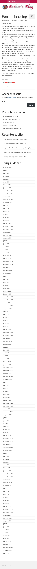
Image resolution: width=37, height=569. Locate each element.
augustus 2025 (7, 202)
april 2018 (6, 462)
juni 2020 (6, 385)
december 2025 (8, 191)
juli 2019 (5, 418)
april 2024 (6, 250)
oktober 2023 (7, 267)
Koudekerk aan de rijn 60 (10, 116)
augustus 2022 (7, 309)
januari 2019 (7, 435)
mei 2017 (6, 494)
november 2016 (8, 512)
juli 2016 (5, 524)
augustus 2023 (7, 273)
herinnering (5, 86)
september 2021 (8, 341)
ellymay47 (7, 20)
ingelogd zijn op (12, 97)
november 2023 (8, 264)
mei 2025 (6, 211)
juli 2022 (5, 311)
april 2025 (6, 214)
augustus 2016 (7, 521)
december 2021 (8, 332)
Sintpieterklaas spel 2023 (19, 139)
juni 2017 (6, 491)
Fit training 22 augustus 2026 (12, 119)
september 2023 (8, 270)
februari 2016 (7, 538)
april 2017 (6, 497)
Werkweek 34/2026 (9, 122)
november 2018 (8, 441)
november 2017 (8, 477)
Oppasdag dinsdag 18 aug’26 (12, 128)
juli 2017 (5, 488)
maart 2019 (6, 429)
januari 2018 (7, 471)
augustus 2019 (7, 415)
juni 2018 (6, 456)
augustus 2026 (7, 167)
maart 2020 (6, 394)
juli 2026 (5, 170)
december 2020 (8, 367)
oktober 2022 (7, 303)
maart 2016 (6, 535)
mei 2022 (6, 317)
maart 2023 (6, 288)
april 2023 (6, 285)
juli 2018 (5, 453)
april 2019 (6, 426)
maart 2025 (6, 217)
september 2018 (8, 447)
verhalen (21, 20)
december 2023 (8, 261)
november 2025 (8, 194)
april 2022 (6, 320)
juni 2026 (6, 173)
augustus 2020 (7, 379)
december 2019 (8, 403)
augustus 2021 (7, 344)
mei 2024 (6, 247)
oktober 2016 (7, 515)
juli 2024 (5, 241)
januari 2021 (7, 365)
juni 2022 (6, 314)
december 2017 (8, 474)
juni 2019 (6, 421)
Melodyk (6, 156)
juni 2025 (6, 208)
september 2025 (8, 199)
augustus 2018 (7, 450)
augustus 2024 (7, 238)
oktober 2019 (7, 409)
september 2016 (8, 518)
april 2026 (6, 179)
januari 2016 (7, 541)
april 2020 (6, 391)
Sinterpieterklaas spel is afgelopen (22, 148)
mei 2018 (6, 459)
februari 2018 (7, 468)
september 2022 (8, 306)
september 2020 (8, 376)
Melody (6, 152)
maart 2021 (6, 359)
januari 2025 (7, 223)
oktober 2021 (7, 338)
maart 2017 (6, 500)
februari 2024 (7, 255)
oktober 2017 (7, 479)
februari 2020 (7, 397)
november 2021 (8, 335)
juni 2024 (6, 244)
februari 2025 (7, 220)
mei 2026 (6, 176)
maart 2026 (6, 182)
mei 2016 (6, 530)
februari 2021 (7, 362)
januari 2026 (7, 188)
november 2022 (8, 300)
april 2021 (6, 356)
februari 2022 (7, 326)
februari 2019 (7, 432)
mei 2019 (6, 423)
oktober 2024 (7, 232)
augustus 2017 (7, 485)
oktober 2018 (7, 444)
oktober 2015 (7, 544)
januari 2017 (7, 506)
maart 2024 (6, 253)
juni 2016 (6, 527)
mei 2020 (6, 388)
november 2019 (8, 406)
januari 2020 (7, 400)
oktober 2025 (7, 196)
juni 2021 (6, 350)
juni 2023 (6, 279)
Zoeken (4, 102)
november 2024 (8, 229)
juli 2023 (5, 276)
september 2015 (8, 547)
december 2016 (8, 509)
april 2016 (6, 533)
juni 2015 (6, 553)
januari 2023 (7, 294)
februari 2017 (7, 503)
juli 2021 (5, 347)
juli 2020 (5, 382)
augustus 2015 (7, 550)
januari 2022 (7, 329)
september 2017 (8, 482)
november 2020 (8, 370)
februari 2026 (7, 185)
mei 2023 (6, 282)
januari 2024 (7, 258)
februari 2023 (7, 291)
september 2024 (8, 235)
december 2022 (8, 297)
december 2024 (8, 226)
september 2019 (8, 412)
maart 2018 (6, 465)
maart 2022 (6, 323)
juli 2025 (5, 205)
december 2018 (8, 438)
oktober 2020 (7, 373)
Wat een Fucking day (9, 125)
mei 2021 (6, 353)
